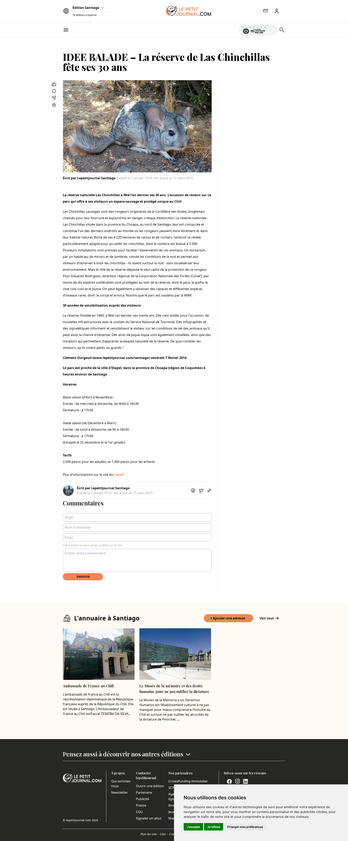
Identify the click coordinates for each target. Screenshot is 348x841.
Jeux (171, 812)
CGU (139, 812)
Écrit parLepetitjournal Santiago (89, 178)
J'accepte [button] (193, 827)
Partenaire (144, 792)
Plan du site (149, 834)
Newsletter (119, 792)
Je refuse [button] (213, 827)
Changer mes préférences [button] (245, 827)
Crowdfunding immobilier (188, 781)
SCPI (171, 787)
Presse (141, 805)
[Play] (272, 30)
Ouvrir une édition (150, 786)
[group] (271, 29)
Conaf (118, 474)
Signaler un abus (149, 818)
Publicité (142, 799)
